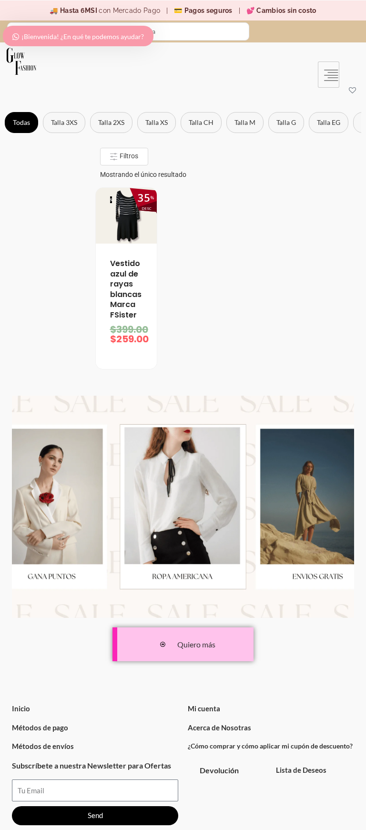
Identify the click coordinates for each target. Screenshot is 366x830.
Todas (21, 122)
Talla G (286, 122)
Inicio (21, 708)
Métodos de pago (40, 727)
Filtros (128, 156)
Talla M (244, 122)
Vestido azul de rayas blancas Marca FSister (126, 289)
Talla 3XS (64, 122)
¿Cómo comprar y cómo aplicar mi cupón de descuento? (270, 746)
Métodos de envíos (43, 746)
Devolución (219, 770)
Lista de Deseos (301, 770)
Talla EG (328, 122)
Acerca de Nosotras (219, 727)
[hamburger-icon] (328, 74)
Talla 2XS (111, 122)
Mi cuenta (204, 708)
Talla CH (201, 122)
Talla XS (156, 122)
